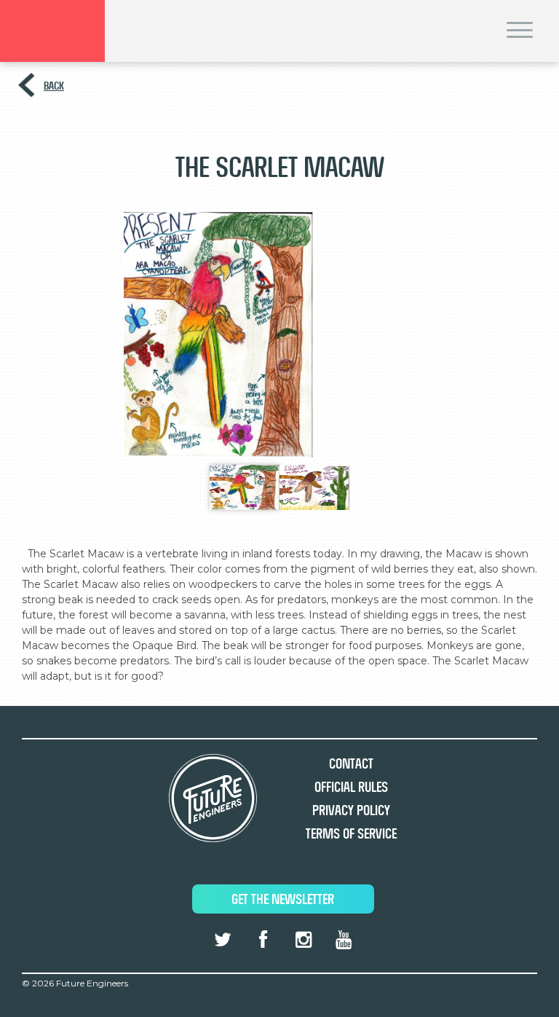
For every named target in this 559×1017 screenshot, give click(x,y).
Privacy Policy (351, 810)
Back (54, 85)
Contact (351, 763)
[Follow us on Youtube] (343, 939)
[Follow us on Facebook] (263, 939)
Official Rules (351, 787)
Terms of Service (351, 833)
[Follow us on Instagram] (303, 939)
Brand (52, 31)
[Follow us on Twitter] (223, 939)
